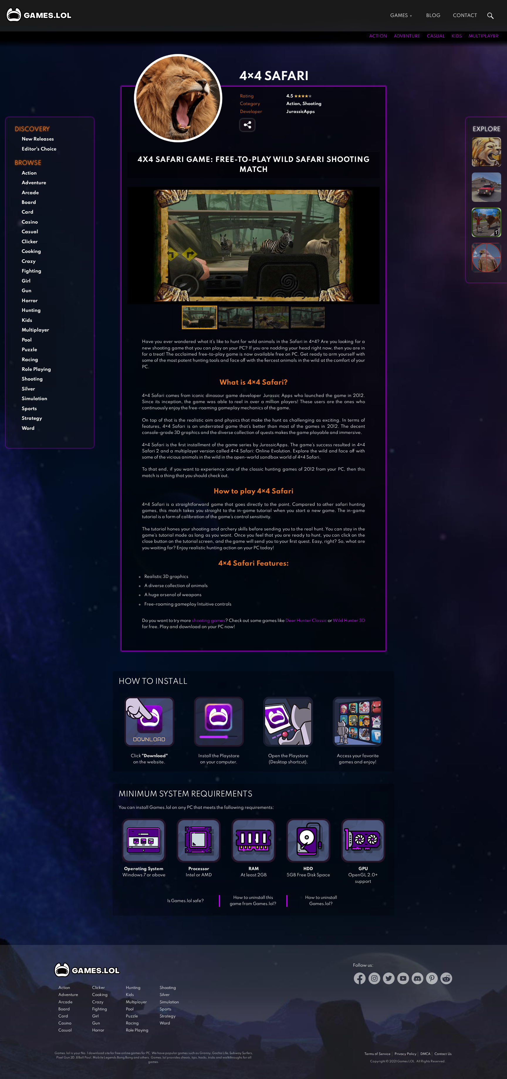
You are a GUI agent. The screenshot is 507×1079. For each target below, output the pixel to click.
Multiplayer (483, 36)
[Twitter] (389, 979)
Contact (465, 15)
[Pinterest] (432, 979)
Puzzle (29, 349)
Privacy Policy (405, 1054)
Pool (27, 340)
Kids (457, 36)
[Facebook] (360, 979)
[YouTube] (403, 979)
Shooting (32, 379)
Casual (436, 36)
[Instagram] (374, 979)
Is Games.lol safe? (185, 901)
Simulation (34, 398)
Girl (26, 281)
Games (399, 15)
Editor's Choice (39, 149)
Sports (29, 408)
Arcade (30, 192)
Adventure (407, 36)
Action (378, 36)
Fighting (31, 271)
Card (27, 212)
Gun (26, 290)
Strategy (32, 418)
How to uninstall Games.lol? (321, 901)
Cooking (31, 251)
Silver (28, 389)
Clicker (30, 241)
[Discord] (417, 979)
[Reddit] (446, 979)
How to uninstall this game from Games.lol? (253, 901)
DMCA (425, 1054)
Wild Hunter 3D (349, 621)
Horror (30, 300)
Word (28, 428)
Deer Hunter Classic (306, 621)
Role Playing (36, 369)
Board (29, 202)
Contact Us (443, 1054)
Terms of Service (377, 1054)
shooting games (208, 621)
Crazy (29, 261)
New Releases (38, 139)
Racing (30, 359)
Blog (433, 15)
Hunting (31, 310)
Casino (30, 222)
